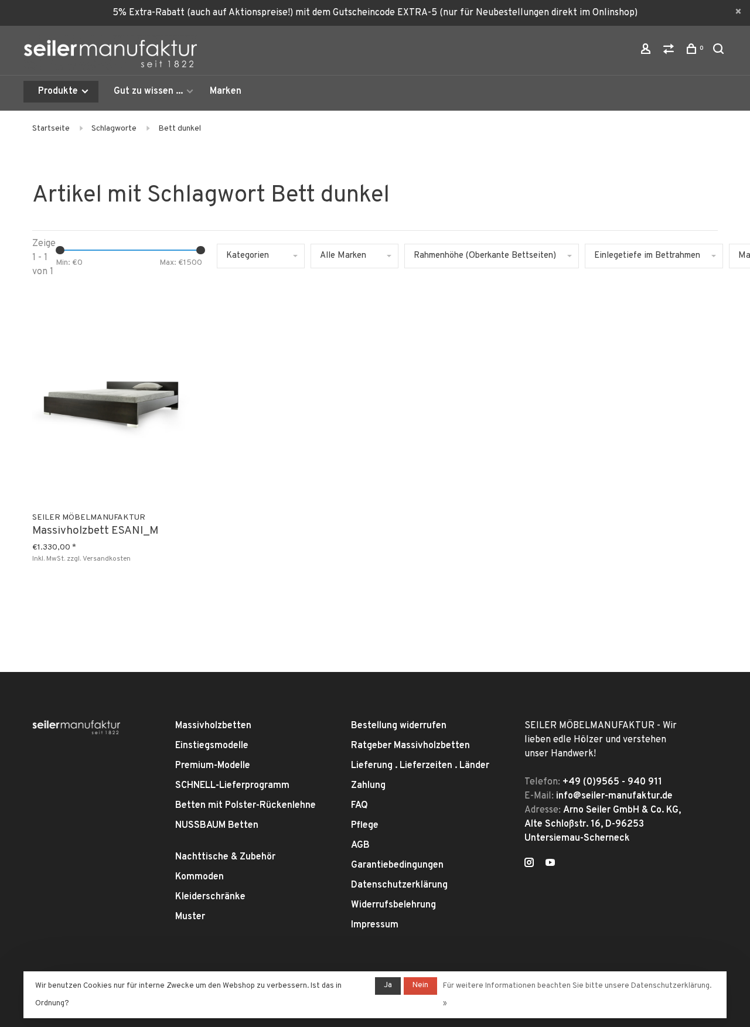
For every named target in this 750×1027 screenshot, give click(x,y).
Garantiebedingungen (397, 865)
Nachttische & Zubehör (225, 857)
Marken (225, 91)
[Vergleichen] (670, 51)
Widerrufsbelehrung (393, 905)
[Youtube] (550, 864)
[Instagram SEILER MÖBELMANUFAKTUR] (529, 864)
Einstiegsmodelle (211, 746)
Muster (190, 917)
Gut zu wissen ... (148, 91)
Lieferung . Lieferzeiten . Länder (420, 766)
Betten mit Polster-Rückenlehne (245, 805)
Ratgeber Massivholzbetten (410, 746)
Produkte (59, 91)
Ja (388, 985)
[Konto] (647, 51)
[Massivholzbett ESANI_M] (111, 398)
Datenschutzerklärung (399, 885)
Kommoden (199, 877)
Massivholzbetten (213, 726)
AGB (360, 845)
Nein (420, 985)
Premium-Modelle (212, 766)
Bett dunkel (179, 129)
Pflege (365, 825)
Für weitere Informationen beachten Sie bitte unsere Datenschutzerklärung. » (577, 994)
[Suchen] (720, 51)
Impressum (374, 925)
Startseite (51, 129)
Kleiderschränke (210, 897)
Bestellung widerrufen (398, 726)
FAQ (359, 805)
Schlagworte (114, 129)
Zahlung (368, 785)
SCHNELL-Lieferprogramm (232, 785)
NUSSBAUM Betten (216, 825)
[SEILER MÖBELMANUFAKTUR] (76, 727)
